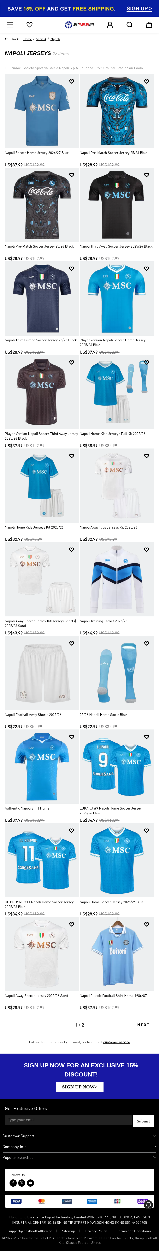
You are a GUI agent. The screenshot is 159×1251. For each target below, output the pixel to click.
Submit (143, 1121)
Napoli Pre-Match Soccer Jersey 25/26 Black (39, 246)
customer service (116, 1042)
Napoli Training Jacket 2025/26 (103, 621)
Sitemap (68, 1231)
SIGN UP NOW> (79, 1086)
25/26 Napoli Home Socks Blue (103, 715)
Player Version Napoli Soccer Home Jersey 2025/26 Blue (113, 343)
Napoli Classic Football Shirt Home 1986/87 (113, 996)
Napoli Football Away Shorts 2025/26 (33, 715)
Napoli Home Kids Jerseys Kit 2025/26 (34, 527)
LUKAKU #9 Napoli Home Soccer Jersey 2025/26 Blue (111, 811)
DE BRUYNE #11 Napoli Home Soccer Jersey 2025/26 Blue (39, 904)
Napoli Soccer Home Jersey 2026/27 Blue (37, 153)
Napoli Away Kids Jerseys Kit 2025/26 (108, 527)
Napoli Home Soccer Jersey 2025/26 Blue (112, 902)
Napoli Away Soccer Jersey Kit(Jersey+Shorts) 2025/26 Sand (40, 624)
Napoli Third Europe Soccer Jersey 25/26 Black (41, 340)
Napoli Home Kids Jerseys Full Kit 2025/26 (112, 434)
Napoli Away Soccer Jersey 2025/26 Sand (36, 996)
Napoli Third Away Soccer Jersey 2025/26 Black (116, 246)
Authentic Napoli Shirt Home (27, 808)
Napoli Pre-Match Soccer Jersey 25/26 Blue (113, 153)
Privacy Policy (96, 1231)
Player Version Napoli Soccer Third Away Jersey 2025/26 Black (41, 436)
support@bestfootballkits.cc (30, 1231)
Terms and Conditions (134, 1231)
